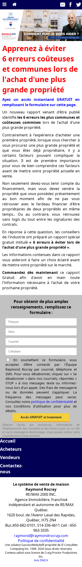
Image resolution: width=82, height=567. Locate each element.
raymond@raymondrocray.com (41, 535)
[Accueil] (14, 4)
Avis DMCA (41, 560)
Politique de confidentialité (41, 540)
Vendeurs (10, 457)
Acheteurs (10, 449)
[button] (41, 417)
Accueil (7, 441)
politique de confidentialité (52, 401)
